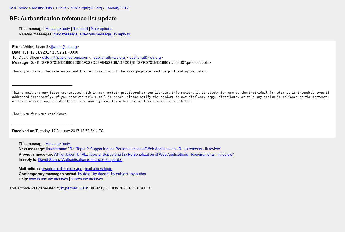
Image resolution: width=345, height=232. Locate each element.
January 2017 (117, 8)
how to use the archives (48, 179)
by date (84, 174)
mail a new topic (98, 169)
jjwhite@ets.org (64, 47)
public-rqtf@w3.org (86, 8)
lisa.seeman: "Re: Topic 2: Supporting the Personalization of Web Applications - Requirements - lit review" (133, 149)
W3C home (18, 8)
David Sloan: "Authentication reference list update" (80, 160)
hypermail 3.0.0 (74, 188)
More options (101, 29)
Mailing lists (42, 8)
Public (61, 8)
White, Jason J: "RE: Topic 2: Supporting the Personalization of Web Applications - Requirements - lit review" (144, 154)
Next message (65, 34)
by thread (100, 174)
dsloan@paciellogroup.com (65, 57)
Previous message (95, 34)
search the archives (87, 179)
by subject (119, 174)
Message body (58, 29)
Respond (80, 29)
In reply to (122, 34)
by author (138, 174)
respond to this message (62, 169)
